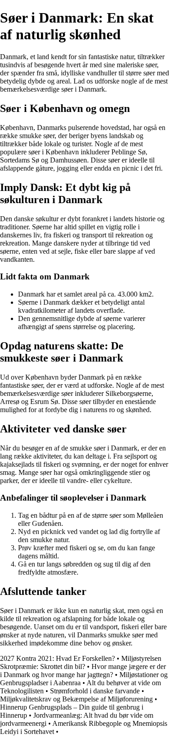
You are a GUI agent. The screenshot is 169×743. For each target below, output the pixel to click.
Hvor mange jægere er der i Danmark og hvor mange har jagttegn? (83, 670)
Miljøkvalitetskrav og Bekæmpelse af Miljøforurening (76, 699)
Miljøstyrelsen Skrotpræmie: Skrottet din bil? (80, 662)
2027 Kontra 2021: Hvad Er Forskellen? (57, 658)
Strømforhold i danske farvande (95, 691)
